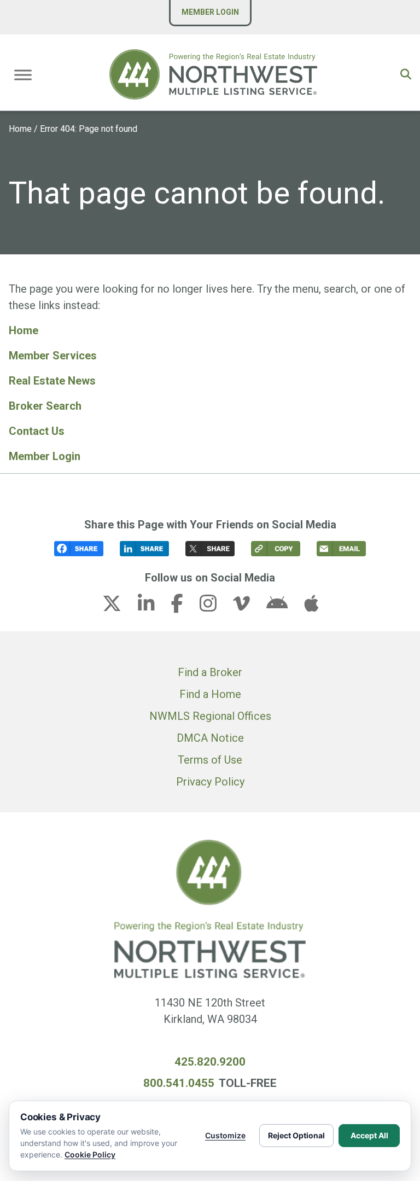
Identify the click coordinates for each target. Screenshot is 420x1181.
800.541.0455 (178, 1083)
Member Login (210, 12)
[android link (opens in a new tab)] (283, 606)
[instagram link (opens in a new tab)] (215, 606)
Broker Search (45, 405)
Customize (225, 1135)
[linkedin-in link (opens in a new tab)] (153, 606)
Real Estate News (52, 380)
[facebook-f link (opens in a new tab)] (184, 606)
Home (20, 129)
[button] (405, 74)
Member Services (53, 355)
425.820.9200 (210, 1061)
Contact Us (37, 431)
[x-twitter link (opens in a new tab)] (118, 606)
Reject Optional (296, 1135)
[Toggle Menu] (23, 74)
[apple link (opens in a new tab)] (311, 606)
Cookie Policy (90, 1154)
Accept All (369, 1135)
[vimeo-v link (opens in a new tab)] (248, 606)
